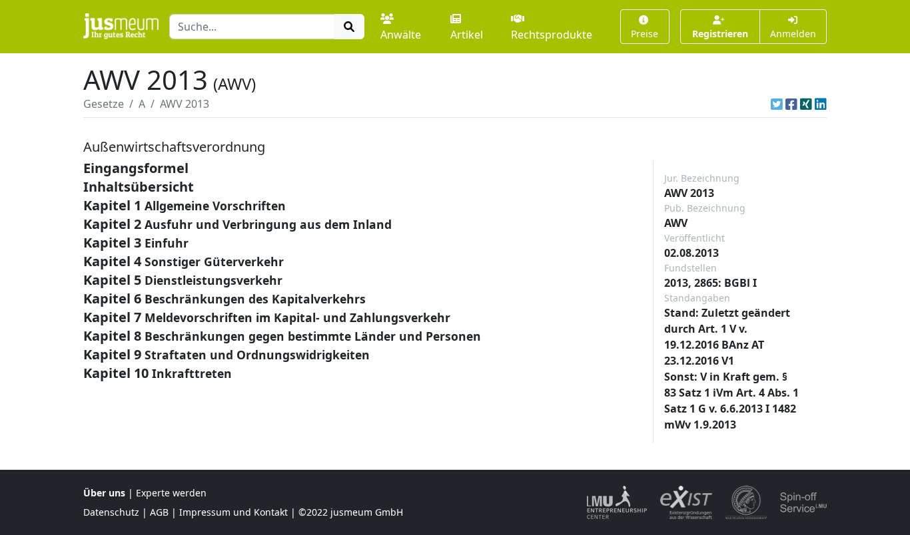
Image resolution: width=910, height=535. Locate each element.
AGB (159, 512)
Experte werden (171, 492)
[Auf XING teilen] (806, 104)
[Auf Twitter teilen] (777, 104)
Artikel (466, 34)
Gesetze (103, 103)
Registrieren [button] (720, 33)
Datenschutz (111, 512)
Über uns (104, 492)
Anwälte (400, 34)
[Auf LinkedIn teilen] (821, 104)
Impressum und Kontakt (233, 512)
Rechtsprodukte (551, 34)
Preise (644, 33)
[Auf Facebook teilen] (791, 104)
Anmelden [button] (793, 33)
